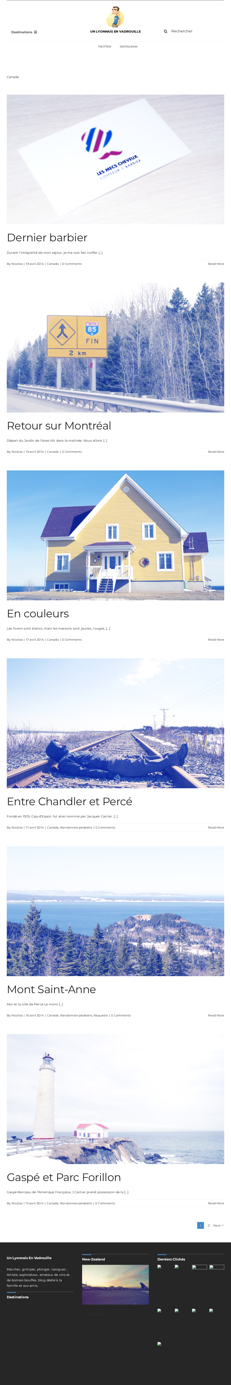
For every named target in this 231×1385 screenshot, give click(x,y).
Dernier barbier (47, 237)
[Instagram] (172, 47)
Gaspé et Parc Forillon (64, 1177)
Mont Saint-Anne (51, 989)
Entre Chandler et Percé (69, 801)
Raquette (101, 1015)
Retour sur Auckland (99, 1310)
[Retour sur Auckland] (115, 1285)
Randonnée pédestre (76, 827)
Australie (112, 1314)
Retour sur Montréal (59, 425)
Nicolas (17, 264)
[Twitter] (59, 47)
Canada (53, 264)
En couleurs (38, 613)
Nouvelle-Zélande (134, 1314)
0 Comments (72, 264)
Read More (216, 264)
